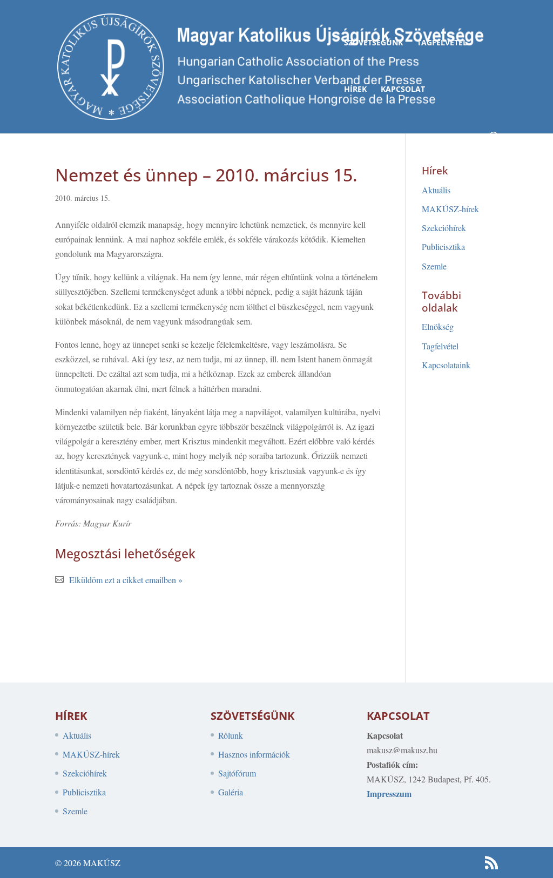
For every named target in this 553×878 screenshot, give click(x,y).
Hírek (355, 89)
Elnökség (438, 326)
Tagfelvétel (442, 43)
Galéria (230, 792)
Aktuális (436, 189)
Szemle (434, 266)
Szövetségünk (373, 43)
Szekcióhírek (444, 227)
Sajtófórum (237, 773)
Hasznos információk (254, 754)
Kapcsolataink (446, 364)
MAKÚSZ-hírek (450, 208)
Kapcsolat (403, 89)
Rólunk (230, 735)
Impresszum (389, 793)
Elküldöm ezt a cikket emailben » (126, 579)
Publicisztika (443, 246)
